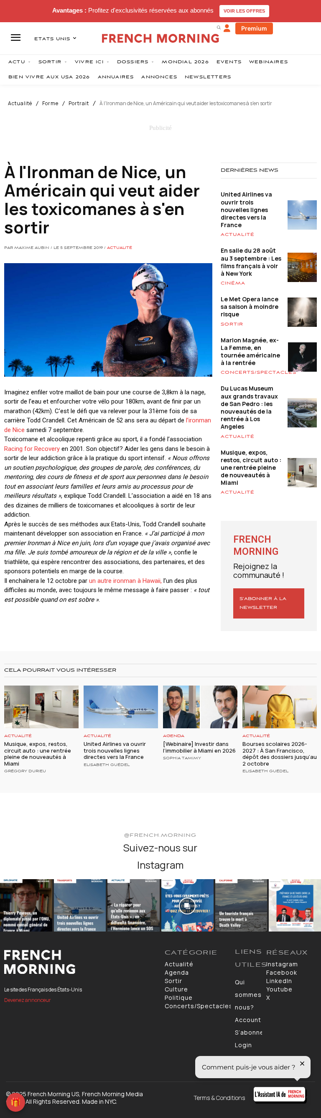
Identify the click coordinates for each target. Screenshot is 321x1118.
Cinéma (233, 283)
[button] (219, 27)
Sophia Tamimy (182, 758)
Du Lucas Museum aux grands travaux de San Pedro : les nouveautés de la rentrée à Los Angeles (249, 407)
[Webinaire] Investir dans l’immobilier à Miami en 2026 (199, 747)
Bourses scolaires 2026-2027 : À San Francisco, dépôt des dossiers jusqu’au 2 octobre (279, 753)
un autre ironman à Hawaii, (125, 581)
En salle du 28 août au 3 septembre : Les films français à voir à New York (251, 261)
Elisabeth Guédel (107, 765)
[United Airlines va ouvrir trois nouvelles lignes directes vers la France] (121, 707)
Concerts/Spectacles (258, 372)
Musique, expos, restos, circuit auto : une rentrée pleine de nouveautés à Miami (251, 467)
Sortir (232, 324)
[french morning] (160, 38)
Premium (254, 28)
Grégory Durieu (25, 771)
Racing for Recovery (32, 449)
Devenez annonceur (27, 1000)
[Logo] (80, 962)
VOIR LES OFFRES (244, 10)
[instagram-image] (26, 905)
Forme (50, 103)
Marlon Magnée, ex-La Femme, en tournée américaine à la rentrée (250, 351)
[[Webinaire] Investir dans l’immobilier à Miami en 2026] (200, 707)
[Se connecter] (227, 28)
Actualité (20, 103)
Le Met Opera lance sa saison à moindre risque (249, 306)
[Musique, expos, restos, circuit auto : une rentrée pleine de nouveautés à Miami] (41, 707)
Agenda (173, 736)
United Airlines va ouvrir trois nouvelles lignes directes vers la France (246, 209)
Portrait (79, 103)
